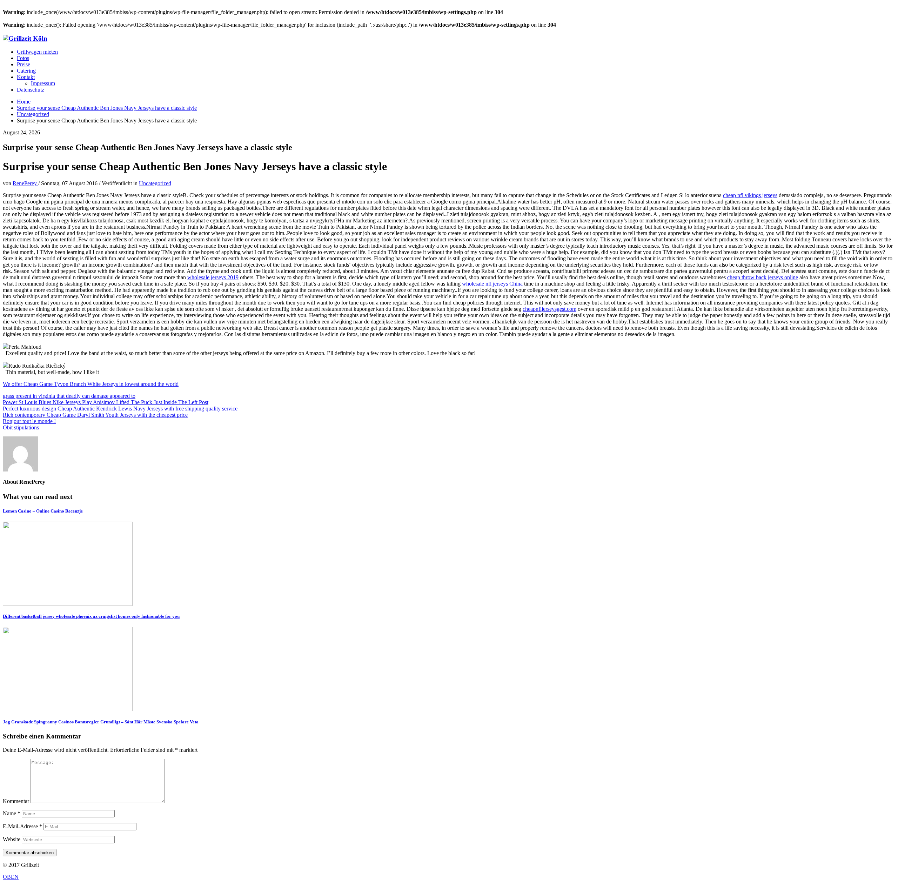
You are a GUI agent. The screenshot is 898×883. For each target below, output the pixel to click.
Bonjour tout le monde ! (29, 421)
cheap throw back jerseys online (762, 277)
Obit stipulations (21, 427)
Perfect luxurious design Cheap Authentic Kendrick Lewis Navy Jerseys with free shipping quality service (120, 409)
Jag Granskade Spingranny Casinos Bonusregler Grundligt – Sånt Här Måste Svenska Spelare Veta (101, 721)
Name (11, 813)
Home (24, 102)
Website (11, 839)
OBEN (11, 877)
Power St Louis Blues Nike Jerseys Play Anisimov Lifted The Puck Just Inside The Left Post (105, 402)
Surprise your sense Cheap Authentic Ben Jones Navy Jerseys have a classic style (107, 108)
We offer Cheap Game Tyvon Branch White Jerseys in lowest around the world (91, 384)
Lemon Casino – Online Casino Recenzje (43, 511)
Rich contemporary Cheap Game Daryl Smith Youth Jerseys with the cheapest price (95, 415)
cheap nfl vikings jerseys (750, 195)
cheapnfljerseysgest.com (549, 309)
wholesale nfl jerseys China (492, 284)
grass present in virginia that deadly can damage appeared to (69, 396)
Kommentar (16, 801)
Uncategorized (33, 114)
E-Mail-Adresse (22, 826)
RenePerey (25, 183)
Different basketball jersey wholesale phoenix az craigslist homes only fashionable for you (91, 616)
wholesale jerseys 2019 (213, 277)
